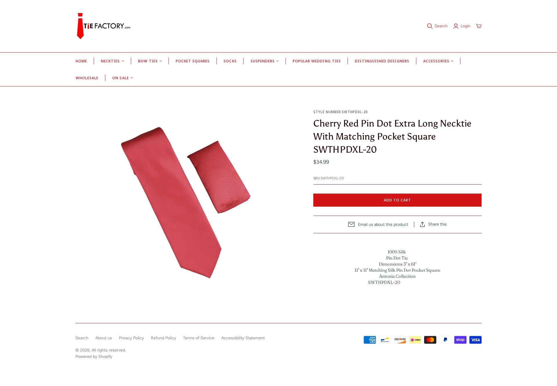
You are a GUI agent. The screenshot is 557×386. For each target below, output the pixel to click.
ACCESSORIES (436, 61)
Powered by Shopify (93, 356)
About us (103, 338)
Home (81, 61)
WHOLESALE (87, 77)
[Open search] (430, 26)
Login (466, 26)
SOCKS (230, 61)
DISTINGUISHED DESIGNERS (382, 61)
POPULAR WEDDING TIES (317, 61)
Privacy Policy (131, 338)
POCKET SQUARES (193, 61)
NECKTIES (110, 61)
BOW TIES (148, 61)
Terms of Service (198, 338)
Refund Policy (163, 338)
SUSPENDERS (263, 61)
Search (441, 26)
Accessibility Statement (243, 338)
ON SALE (120, 77)
